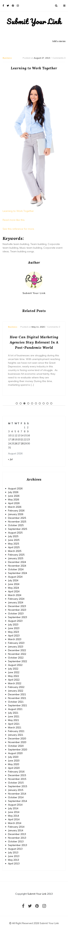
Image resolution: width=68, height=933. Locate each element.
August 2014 (15, 804)
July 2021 (13, 712)
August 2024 (15, 576)
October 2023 (16, 613)
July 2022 (13, 668)
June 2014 (13, 812)
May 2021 (13, 720)
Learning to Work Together (18, 211)
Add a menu (58, 41)
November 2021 (17, 698)
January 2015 (15, 790)
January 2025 (15, 558)
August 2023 (15, 620)
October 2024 (16, 569)
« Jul (10, 459)
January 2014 (15, 830)
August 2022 (15, 665)
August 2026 (15, 488)
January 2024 (15, 602)
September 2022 (17, 661)
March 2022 (14, 683)
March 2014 (14, 823)
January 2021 (15, 734)
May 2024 (13, 587)
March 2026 (14, 506)
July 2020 (13, 756)
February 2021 (16, 731)
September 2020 (17, 749)
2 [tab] (21, 403)
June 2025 (13, 540)
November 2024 (17, 565)
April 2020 (14, 767)
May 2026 (13, 499)
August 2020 (15, 753)
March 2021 (14, 727)
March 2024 (14, 595)
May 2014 (13, 815)
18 (12, 439)
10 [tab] (51, 403)
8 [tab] (44, 403)
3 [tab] (24, 403)
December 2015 (17, 775)
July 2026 (13, 492)
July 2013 (13, 852)
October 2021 (16, 701)
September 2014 (17, 801)
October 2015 (16, 782)
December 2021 (17, 694)
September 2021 (17, 705)
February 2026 (16, 510)
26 (15, 443)
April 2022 (14, 679)
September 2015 (17, 786)
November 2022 (17, 653)
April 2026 (14, 503)
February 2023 (16, 642)
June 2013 (13, 856)
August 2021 (15, 709)
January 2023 (15, 646)
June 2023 (13, 628)
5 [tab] (32, 403)
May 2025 (13, 543)
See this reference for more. (19, 228)
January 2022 (15, 690)
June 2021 (13, 716)
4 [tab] (28, 403)
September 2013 (17, 845)
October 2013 (16, 841)
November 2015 (17, 779)
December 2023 (17, 606)
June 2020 (13, 760)
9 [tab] (47, 403)
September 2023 (17, 617)
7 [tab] (40, 403)
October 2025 (16, 525)
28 (22, 443)
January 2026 (15, 514)
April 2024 (14, 591)
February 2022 (16, 687)
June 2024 (13, 584)
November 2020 (17, 742)
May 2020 (13, 764)
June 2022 (13, 672)
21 (22, 439)
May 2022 (13, 676)
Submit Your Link (34, 21)
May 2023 (13, 631)
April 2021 (14, 723)
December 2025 (17, 517)
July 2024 (13, 580)
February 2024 (16, 598)
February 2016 (16, 771)
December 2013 (17, 834)
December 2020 (17, 738)
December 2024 (17, 562)
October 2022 (16, 657)
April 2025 (14, 547)
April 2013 (14, 863)
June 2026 (13, 495)
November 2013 (17, 837)
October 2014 (16, 797)
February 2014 (16, 826)
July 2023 (13, 624)
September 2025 (17, 528)
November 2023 (17, 609)
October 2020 (16, 745)
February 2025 (16, 554)
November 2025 (17, 521)
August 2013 (15, 848)
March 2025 (14, 551)
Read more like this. (14, 219)
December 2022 (17, 650)
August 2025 (15, 532)
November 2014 (17, 793)
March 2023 (14, 639)
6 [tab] (36, 403)
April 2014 (14, 819)
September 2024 (17, 573)
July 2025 (13, 536)
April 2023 (14, 635)
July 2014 (13, 808)
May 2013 (13, 859)
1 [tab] (17, 403)
